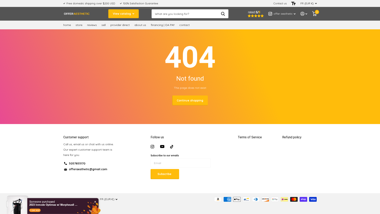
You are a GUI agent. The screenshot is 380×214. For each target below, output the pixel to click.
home (67, 25)
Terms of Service (250, 137)
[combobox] (16, 204)
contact (184, 25)
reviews (92, 25)
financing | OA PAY (163, 25)
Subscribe (165, 174)
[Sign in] (303, 13)
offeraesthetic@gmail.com (88, 169)
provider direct (120, 25)
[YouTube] (162, 146)
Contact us (280, 3)
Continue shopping (190, 100)
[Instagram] (152, 146)
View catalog (122, 13)
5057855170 (77, 163)
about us (140, 25)
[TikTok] (171, 146)
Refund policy (291, 137)
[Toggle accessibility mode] (293, 3)
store (79, 25)
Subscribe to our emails (165, 155)
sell (104, 25)
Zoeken (223, 13)
